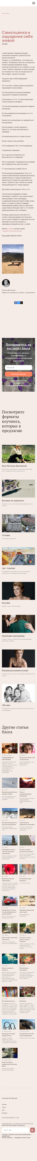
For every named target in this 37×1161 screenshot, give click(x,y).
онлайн (10, 229)
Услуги (4, 1107)
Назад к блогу (5, 13)
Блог (3, 1110)
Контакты (4, 1113)
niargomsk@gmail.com (10, 1117)
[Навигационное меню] (33, 3)
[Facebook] (15, 302)
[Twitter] (21, 302)
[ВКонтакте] (18, 302)
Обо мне (4, 1104)
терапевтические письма (12, 231)
